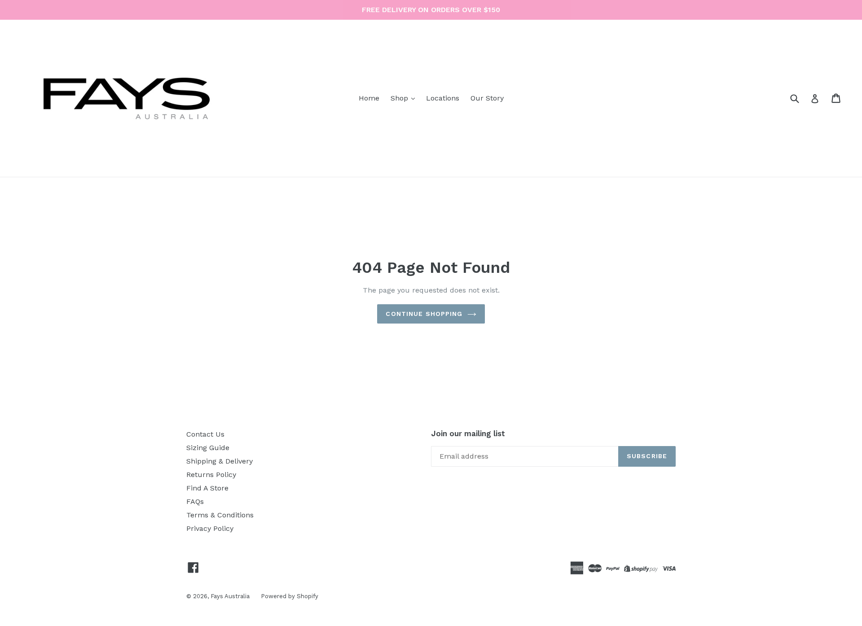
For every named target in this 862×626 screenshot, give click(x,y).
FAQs (195, 501)
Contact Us (205, 434)
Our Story (487, 98)
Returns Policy (211, 474)
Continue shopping (424, 313)
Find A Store (207, 488)
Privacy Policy (209, 528)
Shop (400, 98)
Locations (442, 98)
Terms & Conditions (220, 515)
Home (369, 98)
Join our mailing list (468, 433)
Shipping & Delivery (219, 461)
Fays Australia (230, 596)
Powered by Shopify (289, 596)
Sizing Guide (207, 447)
